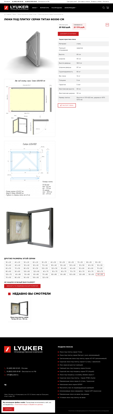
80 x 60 (8, 271)
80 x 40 (54, 265)
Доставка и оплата (84, 1)
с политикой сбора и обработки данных (28, 404)
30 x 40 (8, 265)
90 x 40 (63, 265)
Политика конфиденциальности (78, 410)
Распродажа (57, 7)
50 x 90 (91, 274)
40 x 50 (90, 265)
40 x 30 (53, 262)
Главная (8, 14)
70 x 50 (17, 268)
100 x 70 (100, 271)
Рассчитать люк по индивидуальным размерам (77, 387)
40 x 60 (72, 268)
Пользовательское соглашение (99, 410)
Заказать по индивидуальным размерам (22, 286)
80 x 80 (54, 274)
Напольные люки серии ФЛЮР (71, 384)
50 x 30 (62, 262)
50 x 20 (26, 262)
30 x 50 (81, 265)
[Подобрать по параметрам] (104, 8)
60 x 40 (35, 265)
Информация (70, 7)
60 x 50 (8, 268)
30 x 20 (8, 262)
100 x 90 (36, 277)
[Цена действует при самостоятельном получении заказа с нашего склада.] (81, 24)
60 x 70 (63, 271)
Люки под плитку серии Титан (27, 14)
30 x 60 (63, 268)
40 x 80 (18, 274)
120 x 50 (54, 268)
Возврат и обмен (96, 1)
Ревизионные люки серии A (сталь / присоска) (77, 381)
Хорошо (8, 409)
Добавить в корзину (68, 33)
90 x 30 (98, 262)
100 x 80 (72, 274)
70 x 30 (80, 262)
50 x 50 (99, 265)
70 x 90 (8, 277)
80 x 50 (26, 268)
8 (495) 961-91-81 (17, 1)
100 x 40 (72, 265)
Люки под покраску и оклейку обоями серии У (77, 374)
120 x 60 (36, 271)
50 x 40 (26, 265)
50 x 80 (27, 274)
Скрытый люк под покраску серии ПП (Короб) (77, 371)
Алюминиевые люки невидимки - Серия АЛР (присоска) (80, 391)
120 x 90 (45, 277)
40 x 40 (17, 265)
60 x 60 (90, 268)
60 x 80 (36, 274)
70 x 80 (45, 274)
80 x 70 (81, 271)
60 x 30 (71, 262)
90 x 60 (17, 271)
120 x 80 (82, 274)
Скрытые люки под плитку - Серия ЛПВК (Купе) (77, 378)
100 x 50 (45, 268)
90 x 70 (90, 271)
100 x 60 (27, 271)
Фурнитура (44, 7)
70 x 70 (72, 271)
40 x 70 (45, 271)
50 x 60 (81, 268)
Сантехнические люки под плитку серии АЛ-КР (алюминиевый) (83, 358)
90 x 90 (26, 277)
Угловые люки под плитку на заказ (72, 397)
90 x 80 (63, 274)
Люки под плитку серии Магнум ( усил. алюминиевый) (80, 355)
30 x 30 (44, 262)
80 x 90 (17, 277)
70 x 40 (45, 265)
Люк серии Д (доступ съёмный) (71, 365)
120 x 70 (9, 274)
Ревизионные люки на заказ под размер (74, 394)
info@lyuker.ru (12, 375)
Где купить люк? (72, 1)
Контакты (106, 1)
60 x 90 (100, 274)
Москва (6, 1)
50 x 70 (54, 271)
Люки (34, 7)
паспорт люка (67, 105)
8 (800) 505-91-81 (31, 1)
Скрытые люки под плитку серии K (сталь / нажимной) (80, 361)
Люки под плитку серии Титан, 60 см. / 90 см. (19, 318)
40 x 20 (17, 262)
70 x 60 (99, 268)
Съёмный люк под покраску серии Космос (75, 368)
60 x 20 (35, 262)
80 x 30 (89, 262)
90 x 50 (35, 268)
